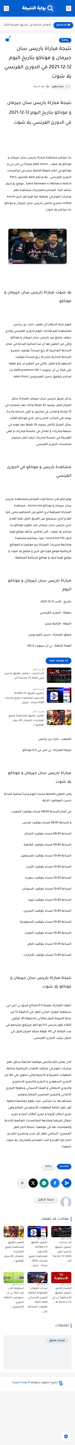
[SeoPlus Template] (60, 1382)
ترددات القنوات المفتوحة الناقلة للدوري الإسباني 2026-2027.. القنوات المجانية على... (38, 1300)
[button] (55, 1183)
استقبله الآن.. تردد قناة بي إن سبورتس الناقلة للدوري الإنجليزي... (14, 1297)
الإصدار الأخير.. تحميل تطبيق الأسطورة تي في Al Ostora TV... (61, 1295)
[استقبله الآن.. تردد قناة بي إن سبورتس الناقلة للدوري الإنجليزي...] (14, 1277)
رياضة (65, 40)
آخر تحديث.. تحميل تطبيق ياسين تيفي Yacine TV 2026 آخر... (24, 676)
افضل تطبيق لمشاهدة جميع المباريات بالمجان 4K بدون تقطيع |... (26, 721)
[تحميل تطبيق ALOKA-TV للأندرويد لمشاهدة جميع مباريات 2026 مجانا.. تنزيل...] (59, 695)
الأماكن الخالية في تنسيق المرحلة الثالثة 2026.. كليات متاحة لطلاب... (26, 25)
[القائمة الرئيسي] (68, 8)
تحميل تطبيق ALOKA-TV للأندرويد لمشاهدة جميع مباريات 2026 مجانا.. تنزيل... (24, 698)
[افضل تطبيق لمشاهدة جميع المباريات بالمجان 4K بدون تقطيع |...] (59, 717)
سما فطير (58, 87)
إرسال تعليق (57, 1340)
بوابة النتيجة (34, 8)
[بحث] (6, 8)
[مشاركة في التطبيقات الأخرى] (22, 1183)
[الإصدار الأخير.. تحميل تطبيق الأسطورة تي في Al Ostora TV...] (61, 1277)
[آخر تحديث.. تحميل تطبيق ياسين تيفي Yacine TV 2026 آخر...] (59, 675)
